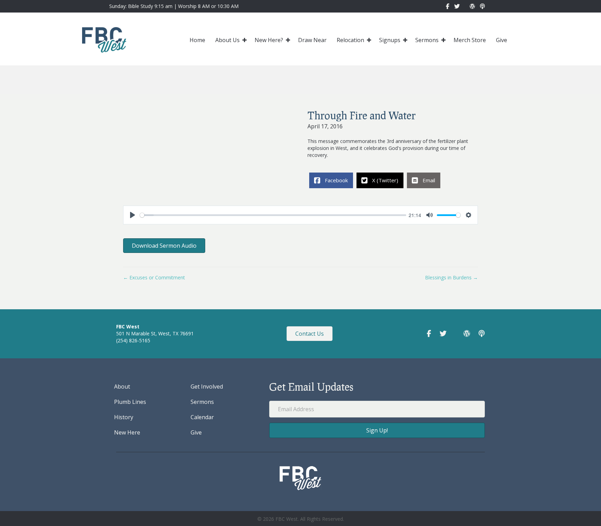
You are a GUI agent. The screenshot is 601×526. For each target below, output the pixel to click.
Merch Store (470, 40)
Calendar (202, 417)
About (122, 386)
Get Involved (207, 386)
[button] (244, 40)
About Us (227, 40)
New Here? (269, 40)
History (123, 417)
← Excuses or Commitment (154, 277)
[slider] (273, 215)
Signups (389, 40)
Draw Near (312, 40)
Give (501, 40)
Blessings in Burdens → (451, 277)
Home (197, 40)
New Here (127, 432)
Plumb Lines (130, 402)
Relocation (350, 40)
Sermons (427, 40)
